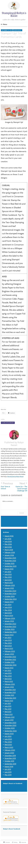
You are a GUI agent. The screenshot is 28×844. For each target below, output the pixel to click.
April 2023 (8, 646)
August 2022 (9, 668)
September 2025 (10, 566)
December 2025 (10, 558)
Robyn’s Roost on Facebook (12, 783)
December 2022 (10, 657)
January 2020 (9, 753)
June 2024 (8, 607)
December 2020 (10, 723)
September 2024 (11, 599)
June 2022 (8, 673)
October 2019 (9, 761)
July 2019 (8, 769)
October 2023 (9, 629)
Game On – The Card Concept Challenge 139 (21, 487)
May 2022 (8, 676)
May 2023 (8, 643)
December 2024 (10, 591)
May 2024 (8, 610)
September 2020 (11, 731)
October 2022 (9, 662)
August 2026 (9, 536)
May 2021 (8, 709)
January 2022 (9, 687)
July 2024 (8, 605)
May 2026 (8, 544)
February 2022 (10, 684)
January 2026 (9, 555)
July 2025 (8, 572)
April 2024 (8, 613)
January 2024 (9, 621)
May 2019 (8, 775)
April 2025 (8, 580)
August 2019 (9, 766)
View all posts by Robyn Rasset (15, 476)
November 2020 (10, 725)
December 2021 (10, 690)
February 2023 (10, 651)
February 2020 (10, 750)
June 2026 (8, 541)
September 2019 (10, 764)
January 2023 (9, 654)
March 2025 (9, 583)
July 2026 (8, 539)
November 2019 (10, 758)
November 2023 (10, 627)
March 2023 (9, 648)
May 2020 (8, 742)
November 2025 (10, 561)
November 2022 (10, 659)
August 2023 (9, 635)
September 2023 (10, 632)
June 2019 (8, 772)
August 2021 (9, 701)
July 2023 (8, 637)
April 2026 (8, 547)
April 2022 (8, 679)
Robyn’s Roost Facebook (11, 829)
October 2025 (9, 563)
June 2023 (8, 640)
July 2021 (8, 703)
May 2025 (8, 577)
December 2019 (10, 756)
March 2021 (9, 714)
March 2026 (9, 550)
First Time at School (7, 486)
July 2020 (8, 736)
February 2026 (10, 552)
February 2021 (9, 717)
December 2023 (10, 624)
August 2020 (9, 734)
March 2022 (9, 681)
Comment (21, 513)
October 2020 (10, 728)
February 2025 (10, 585)
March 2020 (9, 747)
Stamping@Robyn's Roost (14, 14)
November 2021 (10, 692)
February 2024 (10, 618)
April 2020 (8, 745)
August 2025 (9, 569)
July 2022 (8, 670)
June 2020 (8, 739)
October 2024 (10, 596)
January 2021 (9, 720)
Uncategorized (8, 423)
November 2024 (10, 594)
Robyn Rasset (17, 30)
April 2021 (8, 712)
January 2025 (9, 588)
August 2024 (9, 602)
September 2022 (10, 665)
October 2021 (9, 695)
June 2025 (8, 574)
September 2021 (10, 698)
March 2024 (9, 616)
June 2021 (8, 706)
